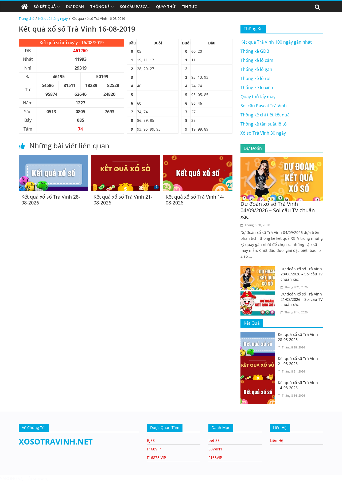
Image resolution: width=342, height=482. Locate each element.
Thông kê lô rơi (255, 78)
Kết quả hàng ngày (53, 18)
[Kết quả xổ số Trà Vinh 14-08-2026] (197, 158)
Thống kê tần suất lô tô (263, 124)
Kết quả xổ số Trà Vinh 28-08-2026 (50, 199)
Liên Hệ (276, 440)
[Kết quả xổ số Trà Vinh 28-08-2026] (53, 158)
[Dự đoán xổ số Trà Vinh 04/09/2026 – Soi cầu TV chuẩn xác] (281, 160)
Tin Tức (189, 6)
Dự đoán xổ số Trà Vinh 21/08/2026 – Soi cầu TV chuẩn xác (301, 299)
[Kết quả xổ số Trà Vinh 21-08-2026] (125, 158)
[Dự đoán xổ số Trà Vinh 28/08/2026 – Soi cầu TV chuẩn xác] (259, 269)
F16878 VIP (156, 457)
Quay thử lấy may (257, 97)
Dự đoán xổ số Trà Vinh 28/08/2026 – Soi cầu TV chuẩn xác (301, 274)
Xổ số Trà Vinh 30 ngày (263, 133)
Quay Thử (166, 6)
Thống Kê (100, 6)
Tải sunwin (36, 478)
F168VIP (154, 448)
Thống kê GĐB (254, 51)
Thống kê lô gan (256, 69)
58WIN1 (215, 448)
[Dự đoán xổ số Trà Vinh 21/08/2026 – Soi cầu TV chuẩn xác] (259, 295)
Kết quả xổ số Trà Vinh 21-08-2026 (123, 199)
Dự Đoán (75, 6)
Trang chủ (26, 18)
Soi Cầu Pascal (135, 6)
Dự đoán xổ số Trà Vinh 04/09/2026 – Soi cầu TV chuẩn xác (277, 210)
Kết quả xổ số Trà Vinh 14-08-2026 (195, 199)
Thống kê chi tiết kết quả (265, 115)
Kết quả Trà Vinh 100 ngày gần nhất (276, 42)
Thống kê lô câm (256, 60)
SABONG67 (11, 478)
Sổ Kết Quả (45, 6)
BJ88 (151, 440)
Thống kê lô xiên (256, 87)
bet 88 (214, 440)
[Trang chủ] (24, 6)
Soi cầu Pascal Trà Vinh (263, 106)
